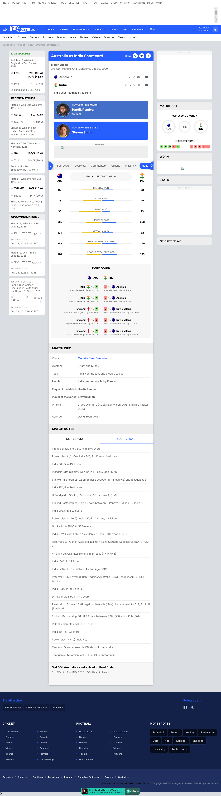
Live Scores (12, 731)
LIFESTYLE (74, 3)
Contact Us (123, 777)
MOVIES (42, 3)
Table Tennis (180, 749)
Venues (10, 759)
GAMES (104, 3)
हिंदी (33, 3)
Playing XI (131, 165)
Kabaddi (181, 740)
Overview (80, 165)
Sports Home (9, 45)
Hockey (189, 732)
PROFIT (26, 3)
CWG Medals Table (36, 707)
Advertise (8, 777)
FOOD (63, 3)
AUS (127, 439)
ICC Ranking (47, 759)
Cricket (50, 29)
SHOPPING (116, 3)
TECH (95, 3)
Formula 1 (99, 29)
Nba (167, 740)
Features (109, 37)
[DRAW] (185, 127)
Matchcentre (86, 759)
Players (44, 753)
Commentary (99, 165)
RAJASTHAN (138, 3)
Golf (125, 29)
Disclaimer (53, 777)
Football (63, 29)
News (72, 37)
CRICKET (52, 3)
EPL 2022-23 (120, 731)
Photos (84, 37)
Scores (22, 37)
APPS (127, 3)
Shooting (198, 740)
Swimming (159, 749)
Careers (108, 777)
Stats (164, 180)
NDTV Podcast (81, 29)
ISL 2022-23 (86, 731)
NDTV (6, 3)
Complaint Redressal (88, 777)
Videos (96, 37)
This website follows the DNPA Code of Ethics (126, 783)
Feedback (38, 777)
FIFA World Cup (13, 707)
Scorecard (63, 165)
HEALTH (86, 3)
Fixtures (48, 37)
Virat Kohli (57, 707)
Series (34, 37)
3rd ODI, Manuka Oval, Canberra (70, 68)
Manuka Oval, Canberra (93, 358)
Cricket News (170, 241)
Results (61, 37)
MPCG (150, 3)
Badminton (138, 29)
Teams (122, 37)
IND (74, 439)
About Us (22, 777)
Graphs (115, 165)
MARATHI (161, 3)
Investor (68, 777)
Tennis (114, 29)
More (132, 37)
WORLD (16, 3)
